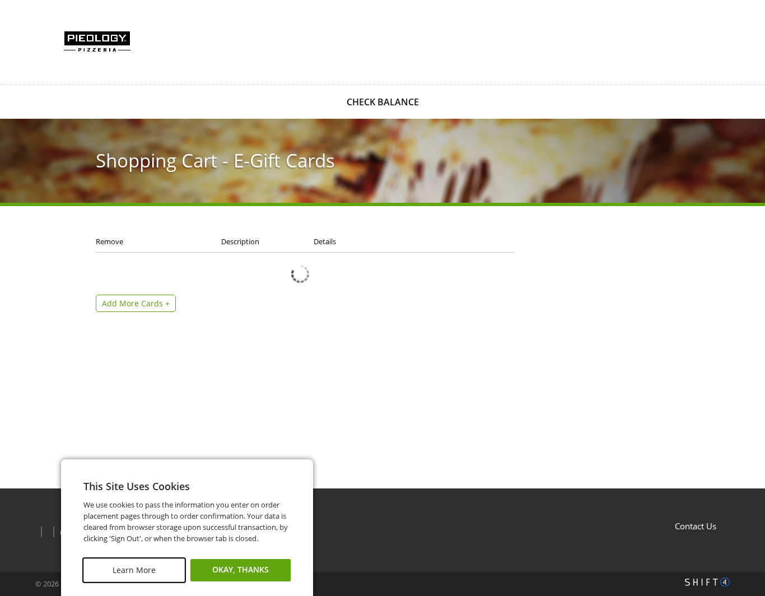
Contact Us (695, 526)
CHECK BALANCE (383, 102)
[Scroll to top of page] (744, 460)
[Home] (96, 41)
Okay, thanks (240, 570)
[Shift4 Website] (707, 582)
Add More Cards (136, 303)
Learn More (134, 570)
